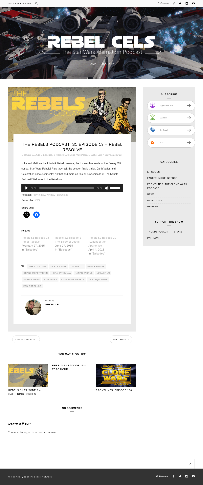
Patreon (153, 238)
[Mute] (107, 188)
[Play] (27, 188)
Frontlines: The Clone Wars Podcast (71, 155)
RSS (37, 200)
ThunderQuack (157, 232)
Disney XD (77, 266)
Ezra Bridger (96, 266)
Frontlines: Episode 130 (114, 390)
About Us (108, 64)
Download (62, 194)
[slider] (115, 187)
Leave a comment (113, 155)
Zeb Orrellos (32, 286)
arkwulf (52, 304)
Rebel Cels (96, 155)
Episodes (47, 155)
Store (178, 232)
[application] (72, 188)
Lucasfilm (103, 273)
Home (92, 64)
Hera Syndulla (61, 273)
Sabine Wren (31, 279)
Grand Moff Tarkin (35, 273)
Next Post (120, 339)
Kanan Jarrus (84, 273)
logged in (29, 432)
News (150, 194)
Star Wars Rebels (73, 279)
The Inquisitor (98, 279)
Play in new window (44, 194)
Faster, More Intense (162, 178)
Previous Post (27, 339)
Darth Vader (59, 266)
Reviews (152, 206)
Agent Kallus (38, 266)
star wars (50, 279)
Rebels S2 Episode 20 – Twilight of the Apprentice (103, 241)
